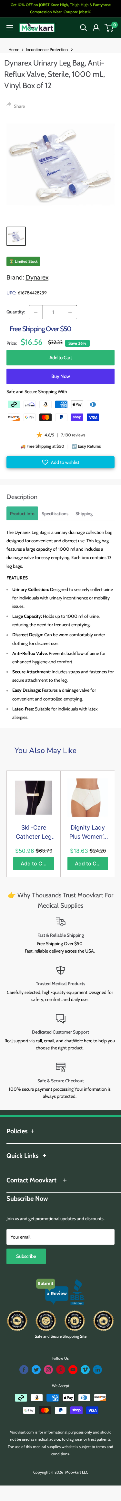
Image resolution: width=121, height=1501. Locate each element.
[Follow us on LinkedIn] (97, 1369)
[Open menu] (9, 27)
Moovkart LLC (76, 1472)
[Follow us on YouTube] (72, 1369)
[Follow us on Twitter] (36, 1369)
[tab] (22, 513)
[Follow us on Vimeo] (85, 1369)
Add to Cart (60, 358)
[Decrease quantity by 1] (36, 312)
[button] (60, 462)
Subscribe (26, 1256)
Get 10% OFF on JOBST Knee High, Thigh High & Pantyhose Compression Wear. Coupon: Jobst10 (61, 8)
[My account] (96, 27)
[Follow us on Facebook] (23, 1369)
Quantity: (15, 312)
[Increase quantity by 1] (70, 312)
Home (13, 49)
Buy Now (60, 376)
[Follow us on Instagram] (48, 1369)
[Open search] (83, 27)
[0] (109, 28)
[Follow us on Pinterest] (60, 1369)
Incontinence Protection (47, 49)
